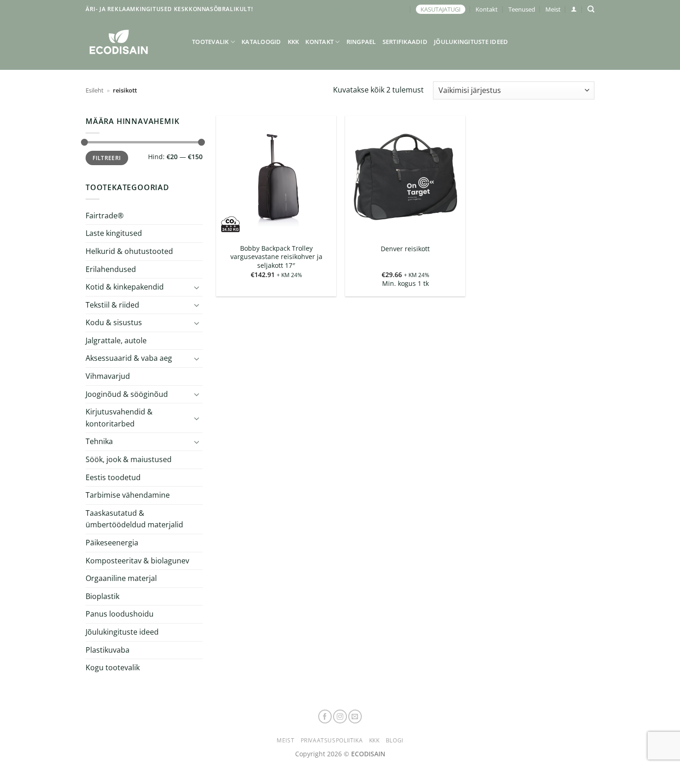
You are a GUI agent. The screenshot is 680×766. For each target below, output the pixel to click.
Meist (553, 9)
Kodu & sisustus (114, 322)
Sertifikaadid (405, 41)
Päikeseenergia (112, 542)
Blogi (394, 740)
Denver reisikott (405, 249)
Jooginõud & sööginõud (127, 394)
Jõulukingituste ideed (471, 41)
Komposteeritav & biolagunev (137, 561)
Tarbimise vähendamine (128, 495)
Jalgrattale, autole (116, 340)
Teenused (521, 9)
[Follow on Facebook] (325, 716)
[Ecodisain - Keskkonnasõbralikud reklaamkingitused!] (132, 42)
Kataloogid (261, 41)
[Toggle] (197, 287)
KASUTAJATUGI (440, 9)
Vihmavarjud (108, 376)
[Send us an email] (355, 716)
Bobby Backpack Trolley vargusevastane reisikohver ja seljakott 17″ (276, 257)
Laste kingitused (114, 233)
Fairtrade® (105, 215)
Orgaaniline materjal (121, 578)
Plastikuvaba (108, 649)
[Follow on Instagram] (340, 716)
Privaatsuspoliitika (332, 740)
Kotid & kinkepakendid (125, 287)
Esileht (95, 90)
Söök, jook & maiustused (129, 459)
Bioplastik (102, 596)
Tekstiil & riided (112, 305)
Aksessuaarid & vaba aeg (129, 358)
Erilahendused (111, 269)
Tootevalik (210, 41)
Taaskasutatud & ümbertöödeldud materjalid (134, 519)
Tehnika (99, 441)
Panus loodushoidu (120, 614)
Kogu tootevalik (113, 667)
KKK (293, 41)
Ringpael (361, 41)
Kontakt (487, 9)
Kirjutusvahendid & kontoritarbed (119, 418)
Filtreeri (107, 157)
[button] (574, 9)
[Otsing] (590, 9)
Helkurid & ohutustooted (129, 251)
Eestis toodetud (113, 477)
